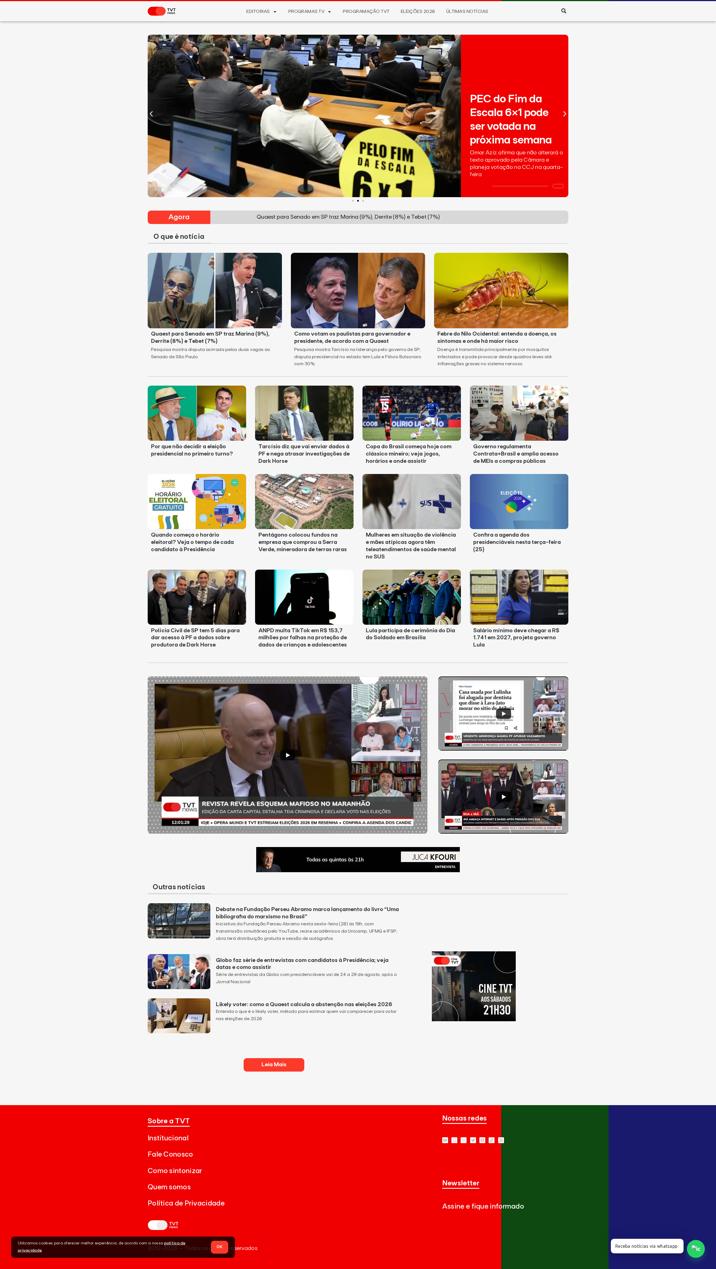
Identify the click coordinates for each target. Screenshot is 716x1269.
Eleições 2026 (418, 11)
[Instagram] (464, 1140)
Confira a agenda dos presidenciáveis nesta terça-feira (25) (517, 542)
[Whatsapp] (454, 1140)
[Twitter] (473, 1140)
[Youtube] (445, 1140)
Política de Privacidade (186, 1203)
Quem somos (169, 1187)
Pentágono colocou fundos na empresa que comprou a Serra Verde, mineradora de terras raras (302, 542)
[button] (563, 10)
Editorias (258, 11)
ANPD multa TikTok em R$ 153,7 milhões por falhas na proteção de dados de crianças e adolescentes (302, 638)
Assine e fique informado (483, 1206)
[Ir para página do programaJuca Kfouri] (358, 870)
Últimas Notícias (467, 11)
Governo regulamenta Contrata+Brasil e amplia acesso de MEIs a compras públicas (516, 454)
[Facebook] (482, 1140)
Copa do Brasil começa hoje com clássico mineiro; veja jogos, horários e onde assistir (408, 454)
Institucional (168, 1138)
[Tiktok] (491, 1140)
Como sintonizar (175, 1170)
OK (219, 1247)
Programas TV (306, 11)
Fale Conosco (170, 1154)
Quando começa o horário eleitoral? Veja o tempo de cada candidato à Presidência (192, 542)
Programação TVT (366, 11)
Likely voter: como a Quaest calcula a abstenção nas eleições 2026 (304, 1004)
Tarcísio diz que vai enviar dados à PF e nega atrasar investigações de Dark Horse (304, 454)
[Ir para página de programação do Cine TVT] (474, 1019)
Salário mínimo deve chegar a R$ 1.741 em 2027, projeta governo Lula (516, 638)
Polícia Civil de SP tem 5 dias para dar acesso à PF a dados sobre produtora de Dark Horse (195, 638)
